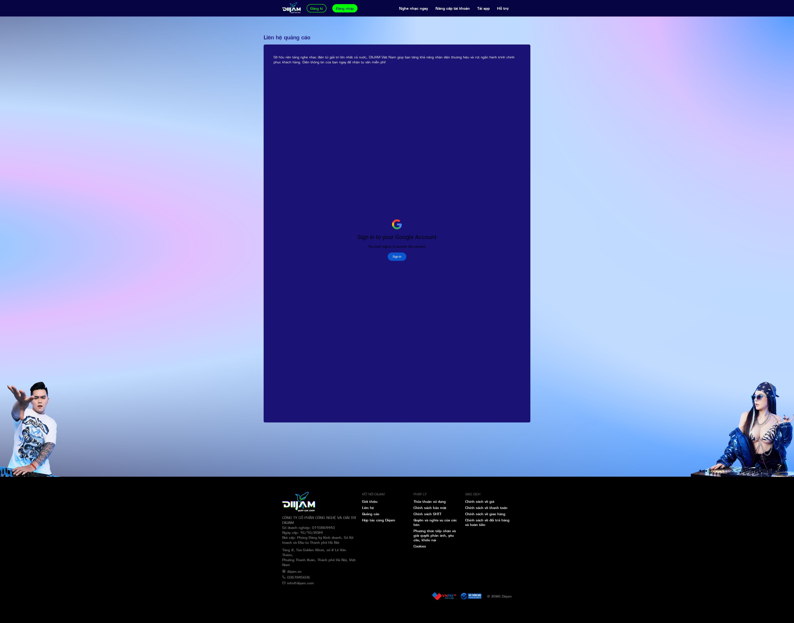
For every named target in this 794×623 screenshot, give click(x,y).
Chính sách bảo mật (430, 507)
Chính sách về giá (479, 501)
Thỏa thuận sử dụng (430, 501)
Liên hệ (368, 507)
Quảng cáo (370, 513)
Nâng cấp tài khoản (452, 8)
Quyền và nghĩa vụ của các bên (435, 522)
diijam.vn (294, 571)
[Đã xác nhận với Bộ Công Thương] (471, 596)
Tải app (483, 8)
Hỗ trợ (502, 8)
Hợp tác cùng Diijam (378, 520)
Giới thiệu (369, 501)
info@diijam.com (300, 583)
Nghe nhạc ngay (413, 8)
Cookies (420, 546)
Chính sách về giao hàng (485, 513)
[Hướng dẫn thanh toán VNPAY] (444, 596)
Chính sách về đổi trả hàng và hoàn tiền (487, 522)
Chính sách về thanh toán (486, 507)
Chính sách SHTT (427, 513)
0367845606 (298, 577)
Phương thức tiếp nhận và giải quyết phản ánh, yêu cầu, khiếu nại (435, 535)
